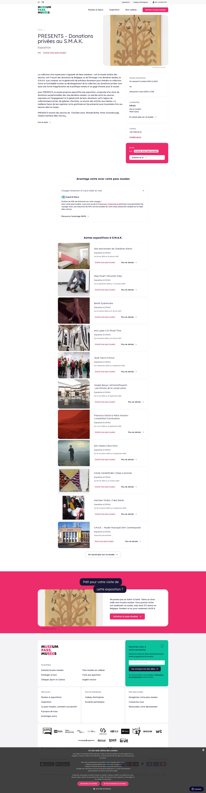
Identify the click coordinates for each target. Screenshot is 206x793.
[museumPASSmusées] (44, 10)
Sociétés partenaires (95, 702)
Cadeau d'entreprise (140, 2)
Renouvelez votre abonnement (143, 706)
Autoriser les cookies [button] (88, 784)
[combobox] (203, 750)
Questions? (126, 2)
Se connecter (161, 2)
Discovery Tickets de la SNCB (111, 204)
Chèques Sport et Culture (53, 679)
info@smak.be (135, 137)
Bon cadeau (131, 9)
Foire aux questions (91, 675)
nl (39, 2)
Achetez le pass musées (52, 670)
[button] (103, 788)
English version (89, 679)
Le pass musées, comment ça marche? (59, 706)
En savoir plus (106, 779)
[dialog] (103, 770)
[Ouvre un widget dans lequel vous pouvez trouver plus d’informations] (196, 789)
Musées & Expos (95, 9)
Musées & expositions (51, 697)
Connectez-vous (136, 702)
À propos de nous (49, 711)
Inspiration (114, 9)
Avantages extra (49, 716)
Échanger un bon (49, 675)
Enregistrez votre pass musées (143, 697)
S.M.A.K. (40, 30)
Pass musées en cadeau (93, 670)
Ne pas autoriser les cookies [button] (115, 784)
